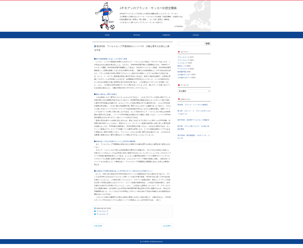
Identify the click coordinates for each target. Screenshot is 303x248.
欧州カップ (182, 66)
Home (107, 35)
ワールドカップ (102, 211)
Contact (196, 35)
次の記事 (166, 226)
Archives (136, 35)
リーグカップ (182, 63)
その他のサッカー (184, 75)
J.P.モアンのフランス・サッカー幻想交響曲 (148, 8)
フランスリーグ (183, 57)
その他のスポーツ (184, 77)
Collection (166, 35)
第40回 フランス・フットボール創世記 (193, 105)
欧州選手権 (182, 72)
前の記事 (98, 226)
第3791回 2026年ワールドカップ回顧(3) (193, 120)
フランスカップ (183, 60)
